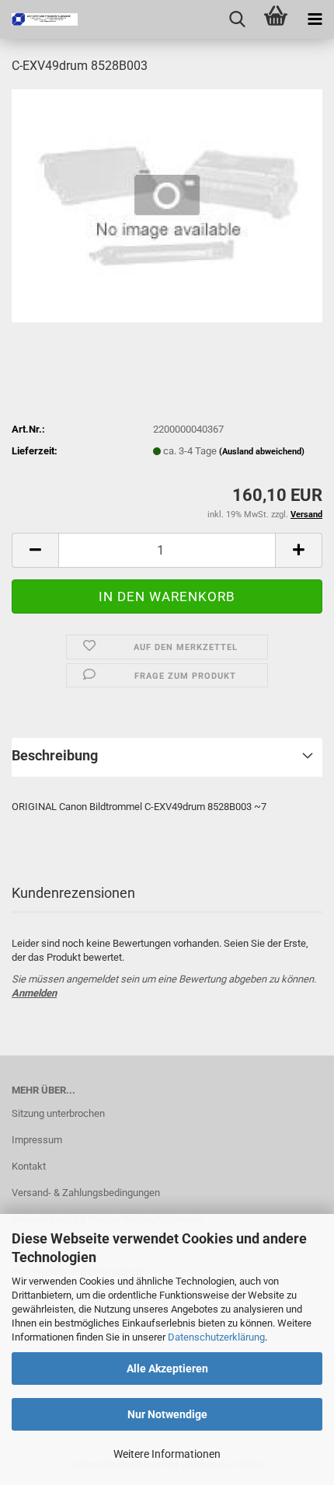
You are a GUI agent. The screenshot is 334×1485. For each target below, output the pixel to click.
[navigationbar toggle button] (314, 19)
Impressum (37, 1140)
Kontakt (29, 1166)
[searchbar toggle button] (236, 19)
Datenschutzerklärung (216, 1337)
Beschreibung (55, 755)
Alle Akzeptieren (167, 1368)
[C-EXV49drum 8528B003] (167, 204)
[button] (35, 550)
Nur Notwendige (167, 1414)
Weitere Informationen (167, 1454)
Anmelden (34, 993)
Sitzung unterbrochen (58, 1113)
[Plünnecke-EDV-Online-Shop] (39, 19)
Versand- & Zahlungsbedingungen (86, 1192)
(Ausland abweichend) (261, 452)
